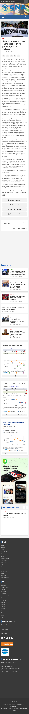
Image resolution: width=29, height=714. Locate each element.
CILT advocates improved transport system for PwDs (18, 297)
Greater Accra (5, 558)
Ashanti (3, 547)
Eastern (3, 556)
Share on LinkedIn (15, 214)
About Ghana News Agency (8, 662)
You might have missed (10, 507)
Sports (3, 613)
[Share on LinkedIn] (15, 56)
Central (3, 554)
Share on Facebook (15, 200)
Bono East (4, 552)
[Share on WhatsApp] (11, 56)
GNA (12, 52)
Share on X (15, 205)
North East (4, 560)
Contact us (4, 708)
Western (3, 575)
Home (2, 617)
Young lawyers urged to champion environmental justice (13, 308)
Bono (2, 549)
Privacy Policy (4, 629)
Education (3, 593)
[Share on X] (7, 56)
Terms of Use (4, 625)
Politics (3, 606)
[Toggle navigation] (3, 17)
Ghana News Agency (18, 704)
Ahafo (3, 545)
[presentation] (24, 507)
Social (17, 281)
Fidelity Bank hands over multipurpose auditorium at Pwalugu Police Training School (18, 285)
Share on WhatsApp (15, 209)
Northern (3, 562)
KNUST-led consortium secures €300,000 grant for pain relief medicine (17, 272)
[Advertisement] (14, 248)
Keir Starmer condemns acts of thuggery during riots (15, 222)
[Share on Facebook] (3, 56)
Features (3, 600)
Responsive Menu (26, 1)
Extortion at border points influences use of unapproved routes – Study (18, 333)
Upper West (4, 571)
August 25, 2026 (14, 276)
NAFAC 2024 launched (19, 228)
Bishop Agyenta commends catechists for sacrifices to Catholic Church (18, 320)
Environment (4, 598)
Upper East (4, 569)
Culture (3, 589)
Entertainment (5, 596)
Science (3, 608)
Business (12, 281)
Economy (3, 591)
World (4, 38)
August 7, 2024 (6, 52)
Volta (2, 573)
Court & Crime (5, 587)
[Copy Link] (18, 56)
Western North (5, 577)
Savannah (3, 567)
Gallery (3, 602)
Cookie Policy (4, 627)
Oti (2, 564)
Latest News (7, 265)
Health (12, 269)
